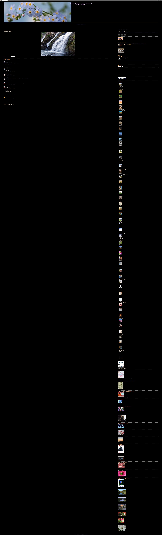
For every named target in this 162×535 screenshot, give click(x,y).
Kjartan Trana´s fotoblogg (122, 110)
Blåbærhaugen (121, 185)
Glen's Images (121, 318)
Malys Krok (120, 217)
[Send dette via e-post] (11, 56)
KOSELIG (120, 162)
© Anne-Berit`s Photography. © (81, 3)
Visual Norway (121, 238)
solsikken (120, 82)
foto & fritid (120, 137)
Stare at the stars (121, 313)
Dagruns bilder (121, 358)
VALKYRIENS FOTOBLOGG (122, 279)
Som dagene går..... (121, 94)
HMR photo (120, 142)
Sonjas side (120, 261)
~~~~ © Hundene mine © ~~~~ (123, 339)
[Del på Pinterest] (14, 56)
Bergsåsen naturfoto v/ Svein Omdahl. (124, 297)
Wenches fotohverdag (122, 233)
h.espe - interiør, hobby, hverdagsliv (123, 174)
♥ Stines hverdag (121, 190)
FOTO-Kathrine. (121, 206)
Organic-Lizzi (120, 105)
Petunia (120, 245)
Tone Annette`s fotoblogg (122, 169)
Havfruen (120, 352)
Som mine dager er (121, 268)
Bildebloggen (120, 87)
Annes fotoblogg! (121, 89)
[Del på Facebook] (13, 56)
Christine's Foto (121, 160)
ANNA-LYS (7, 73)
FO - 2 (120, 201)
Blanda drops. (121, 240)
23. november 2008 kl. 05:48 (10, 71)
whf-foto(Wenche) (121, 222)
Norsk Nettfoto (121, 126)
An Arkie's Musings (8, 70)
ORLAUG (120, 256)
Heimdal (120, 121)
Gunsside (120, 351)
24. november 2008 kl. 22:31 (10, 88)
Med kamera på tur (121, 350)
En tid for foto (121, 334)
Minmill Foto (120, 329)
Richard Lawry (7, 67)
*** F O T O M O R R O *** (122, 302)
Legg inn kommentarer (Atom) (10, 104)
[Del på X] (12, 56)
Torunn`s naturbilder (121, 284)
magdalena (120, 353)
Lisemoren (7, 77)
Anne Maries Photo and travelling (123, 149)
